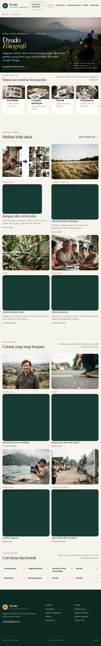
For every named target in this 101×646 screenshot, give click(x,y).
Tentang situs (14, 568)
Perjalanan (94, 5)
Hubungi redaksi (38, 5)
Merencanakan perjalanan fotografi (18, 490)
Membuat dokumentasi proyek (65, 490)
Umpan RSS (79, 620)
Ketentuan (14, 578)
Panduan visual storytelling (62, 569)
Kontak (86, 568)
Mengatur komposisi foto (62, 395)
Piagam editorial (38, 568)
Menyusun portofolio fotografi (18, 188)
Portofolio (60, 5)
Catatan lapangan (74, 5)
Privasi (62, 578)
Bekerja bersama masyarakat (66, 276)
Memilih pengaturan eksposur (18, 276)
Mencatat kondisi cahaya (64, 185)
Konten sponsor (38, 578)
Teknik (85, 5)
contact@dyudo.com (11, 621)
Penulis (86, 578)
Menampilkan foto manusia (15, 395)
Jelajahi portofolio (14, 67)
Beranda (50, 5)
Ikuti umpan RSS (89, 137)
